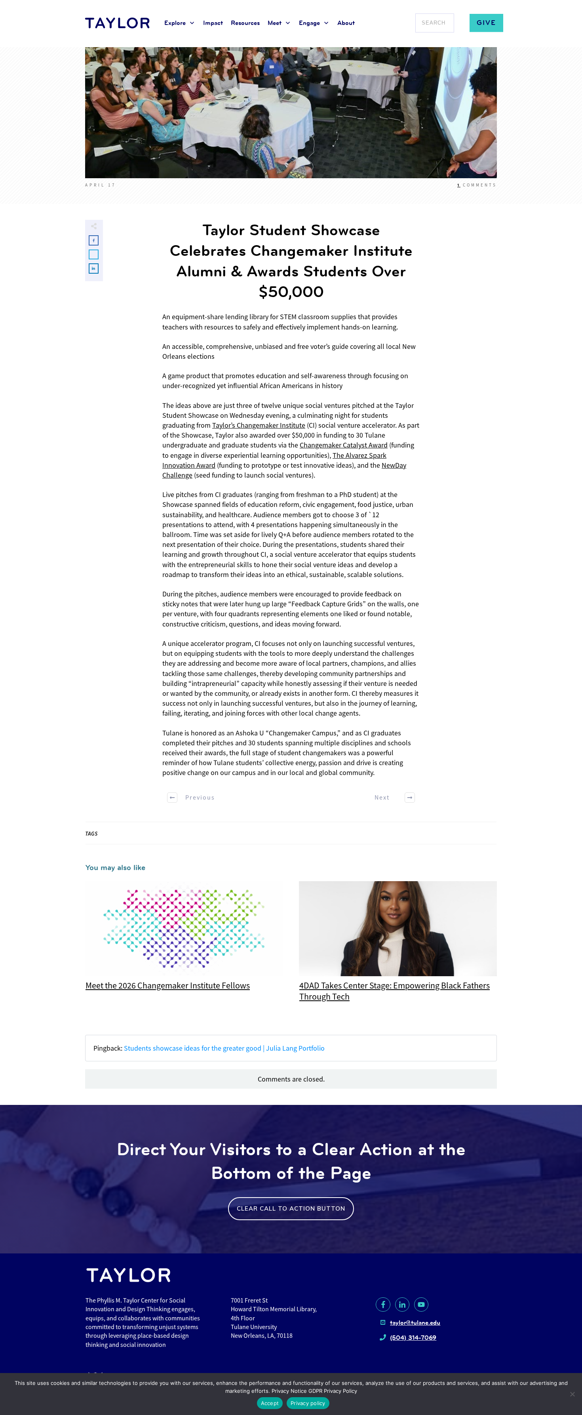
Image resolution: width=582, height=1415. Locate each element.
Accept (270, 1403)
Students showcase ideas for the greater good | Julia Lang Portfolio (224, 1048)
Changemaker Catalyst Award (344, 444)
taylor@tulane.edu (415, 1322)
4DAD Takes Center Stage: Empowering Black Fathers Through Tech (398, 946)
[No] (572, 1394)
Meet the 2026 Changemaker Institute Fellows (184, 946)
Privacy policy (308, 1403)
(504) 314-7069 (413, 1337)
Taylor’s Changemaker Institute (258, 425)
